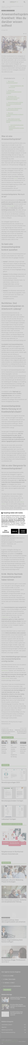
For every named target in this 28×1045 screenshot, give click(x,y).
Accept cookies (23, 531)
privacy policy (20, 524)
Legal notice (4, 526)
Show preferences (5, 531)
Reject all (14, 531)
